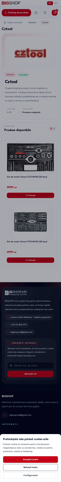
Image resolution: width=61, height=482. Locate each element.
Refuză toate (30, 467)
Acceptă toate (30, 459)
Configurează (30, 475)
